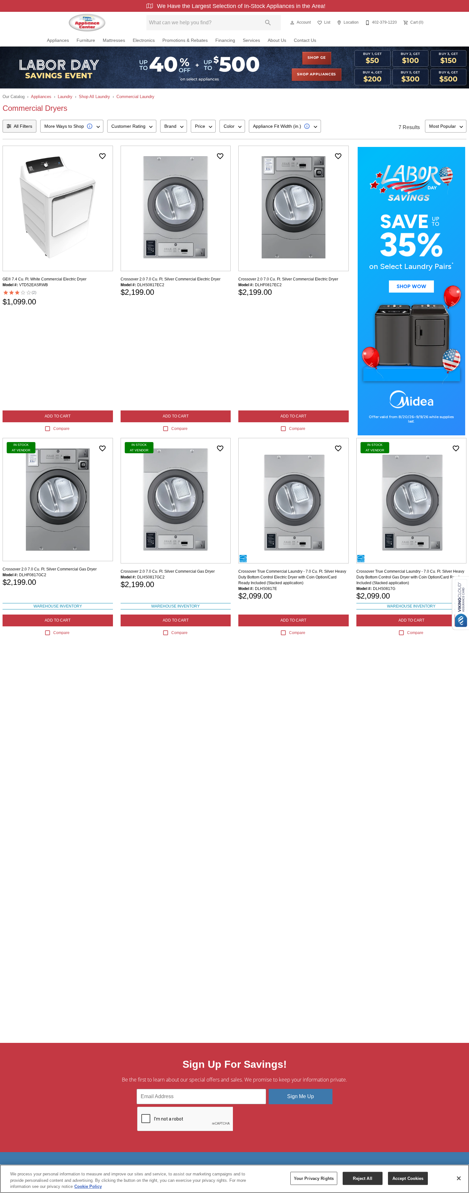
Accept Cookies (408, 1178)
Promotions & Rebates (185, 40)
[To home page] (87, 22)
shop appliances (316, 74)
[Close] (459, 1178)
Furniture (86, 40)
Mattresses (114, 40)
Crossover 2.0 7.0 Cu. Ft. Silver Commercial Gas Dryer (50, 569)
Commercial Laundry (135, 96)
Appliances (58, 40)
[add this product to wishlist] (102, 156)
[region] (234, 1179)
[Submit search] (268, 22)
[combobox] (71, 126)
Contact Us (305, 40)
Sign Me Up (300, 1096)
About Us (277, 40)
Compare (61, 428)
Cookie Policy (88, 1186)
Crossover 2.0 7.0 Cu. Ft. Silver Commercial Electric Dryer (170, 279)
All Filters (23, 126)
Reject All (362, 1178)
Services (251, 40)
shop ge (317, 58)
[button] (292, 23)
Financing (225, 40)
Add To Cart (58, 416)
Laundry (65, 96)
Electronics (144, 40)
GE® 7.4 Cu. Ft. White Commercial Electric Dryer (44, 279)
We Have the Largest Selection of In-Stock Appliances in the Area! (240, 6)
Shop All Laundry (94, 96)
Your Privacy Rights (314, 1178)
